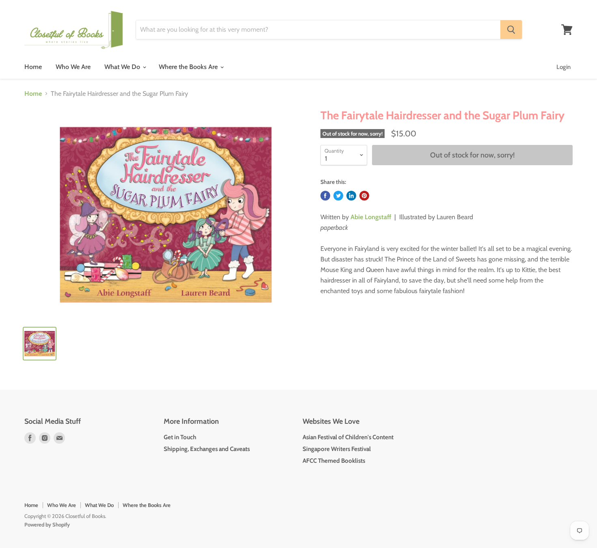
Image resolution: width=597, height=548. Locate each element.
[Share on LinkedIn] (351, 196)
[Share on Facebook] (325, 196)
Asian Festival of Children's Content (348, 437)
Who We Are (73, 67)
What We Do (123, 67)
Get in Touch (180, 437)
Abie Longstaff (370, 217)
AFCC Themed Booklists (334, 460)
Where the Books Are (189, 67)
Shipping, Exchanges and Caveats (207, 449)
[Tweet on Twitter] (338, 196)
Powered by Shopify (47, 524)
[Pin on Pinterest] (364, 196)
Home (33, 67)
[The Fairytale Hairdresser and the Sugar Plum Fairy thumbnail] (40, 344)
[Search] (511, 29)
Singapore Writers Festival (337, 449)
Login (563, 67)
